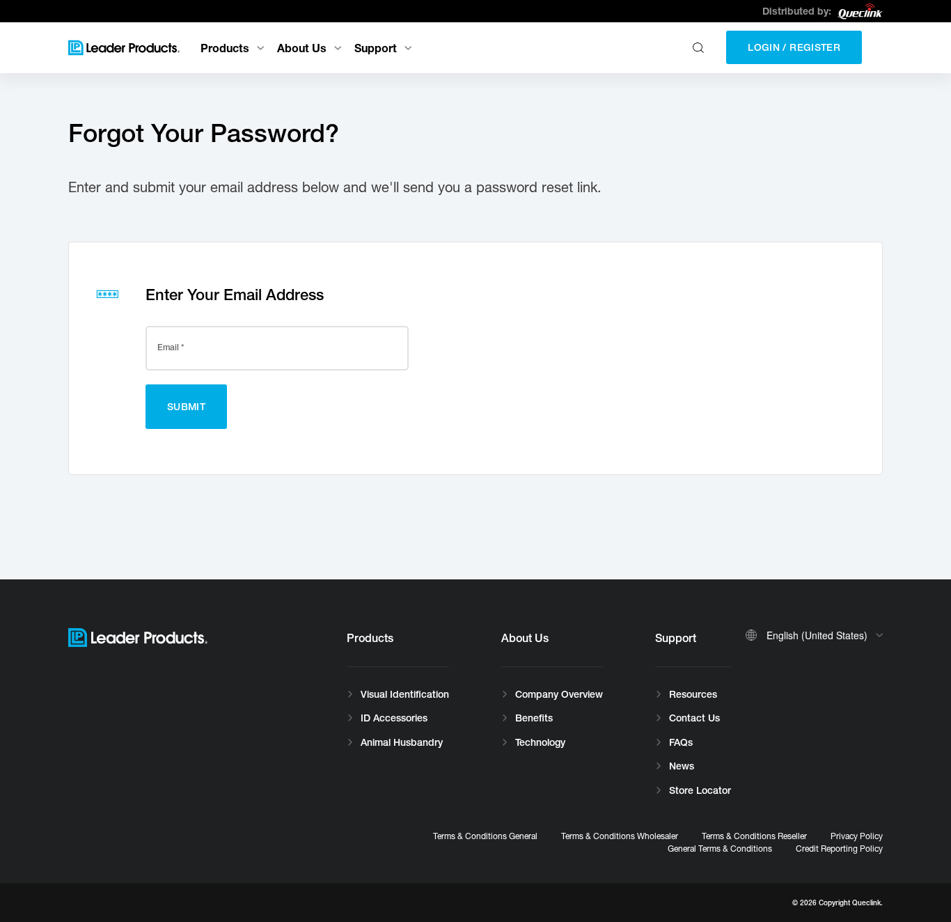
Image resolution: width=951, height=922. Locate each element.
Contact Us (694, 718)
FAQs (681, 742)
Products (225, 47)
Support (375, 47)
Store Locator (700, 790)
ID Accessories (394, 718)
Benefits (534, 718)
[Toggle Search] (700, 47)
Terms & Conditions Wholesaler (619, 836)
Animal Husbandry (402, 742)
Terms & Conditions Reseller (754, 836)
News (681, 766)
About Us (302, 47)
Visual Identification (405, 694)
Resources (693, 694)
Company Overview (559, 694)
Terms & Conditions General (485, 836)
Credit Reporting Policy (839, 848)
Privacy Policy (857, 836)
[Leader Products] (124, 47)
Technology (540, 742)
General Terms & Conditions (720, 848)
